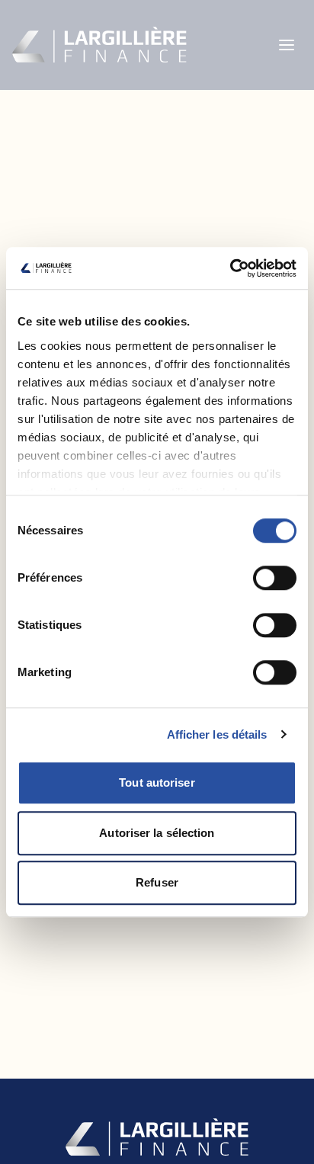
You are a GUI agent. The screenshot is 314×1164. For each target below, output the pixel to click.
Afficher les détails (217, 734)
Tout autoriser (156, 782)
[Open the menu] (286, 45)
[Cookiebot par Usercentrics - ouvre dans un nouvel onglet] (229, 268)
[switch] (274, 578)
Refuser (157, 882)
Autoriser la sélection (156, 832)
